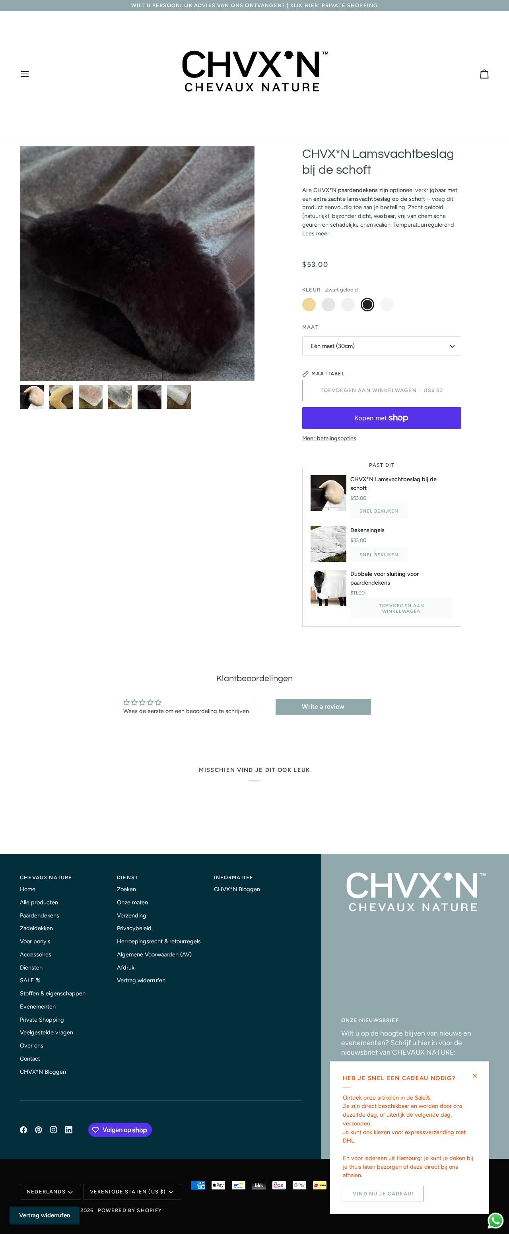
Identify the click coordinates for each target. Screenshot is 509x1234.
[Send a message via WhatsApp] (495, 1220)
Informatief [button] (233, 877)
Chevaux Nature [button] (46, 877)
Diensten (31, 967)
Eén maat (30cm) (333, 346)
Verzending (131, 915)
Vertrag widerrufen (141, 980)
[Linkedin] (68, 1129)
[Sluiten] (478, 1075)
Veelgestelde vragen (46, 1032)
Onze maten (132, 902)
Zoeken (126, 889)
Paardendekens (39, 915)
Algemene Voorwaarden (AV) (154, 954)
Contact (30, 1058)
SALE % (30, 980)
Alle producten (39, 902)
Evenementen (38, 1006)
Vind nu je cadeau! (383, 1194)
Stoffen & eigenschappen (52, 993)
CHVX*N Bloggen (43, 1071)
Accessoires (35, 954)
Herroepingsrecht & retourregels (159, 941)
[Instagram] (53, 1129)
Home (27, 889)
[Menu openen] (32, 74)
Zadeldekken (36, 928)
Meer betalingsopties (329, 438)
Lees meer (315, 233)
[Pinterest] (38, 1129)
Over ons (31, 1045)
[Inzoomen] (137, 263)
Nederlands (46, 1192)
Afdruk (125, 967)
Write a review (323, 706)
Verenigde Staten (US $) (128, 1192)
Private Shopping (350, 5)
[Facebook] (23, 1129)
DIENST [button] (127, 877)
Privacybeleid (134, 928)
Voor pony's (35, 941)
